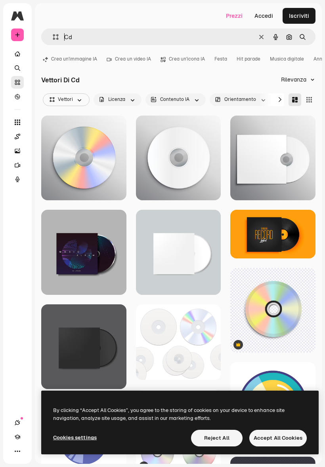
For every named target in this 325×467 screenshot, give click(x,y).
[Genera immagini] (17, 150)
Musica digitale (287, 59)
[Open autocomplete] (52, 37)
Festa (220, 59)
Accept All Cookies (278, 438)
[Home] (17, 53)
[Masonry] (295, 99)
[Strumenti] (17, 122)
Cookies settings (75, 437)
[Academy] (17, 437)
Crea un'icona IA (187, 59)
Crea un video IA (133, 59)
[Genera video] (17, 165)
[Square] (309, 99)
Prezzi (234, 15)
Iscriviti (299, 15)
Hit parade (248, 59)
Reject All (216, 438)
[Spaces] (17, 136)
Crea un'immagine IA (74, 59)
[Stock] (17, 82)
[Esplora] (17, 96)
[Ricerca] (17, 68)
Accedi (263, 15)
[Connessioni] (17, 422)
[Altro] (17, 451)
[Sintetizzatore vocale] (17, 179)
